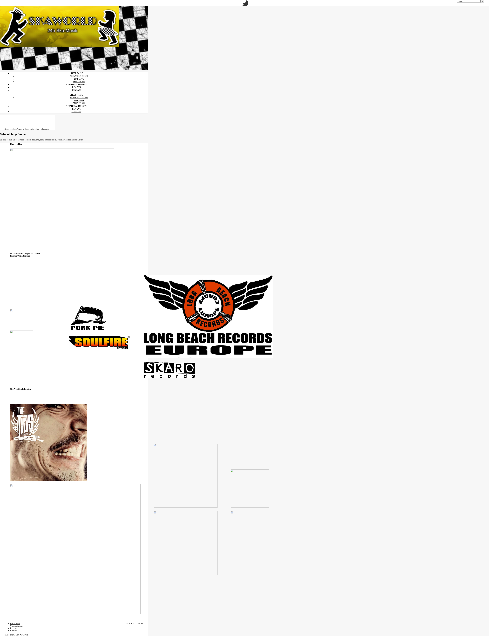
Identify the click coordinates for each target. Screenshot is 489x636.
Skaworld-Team (79, 76)
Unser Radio (76, 73)
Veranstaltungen (76, 84)
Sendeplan (79, 81)
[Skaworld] (59, 46)
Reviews (76, 87)
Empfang (79, 78)
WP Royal (23, 635)
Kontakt (76, 90)
